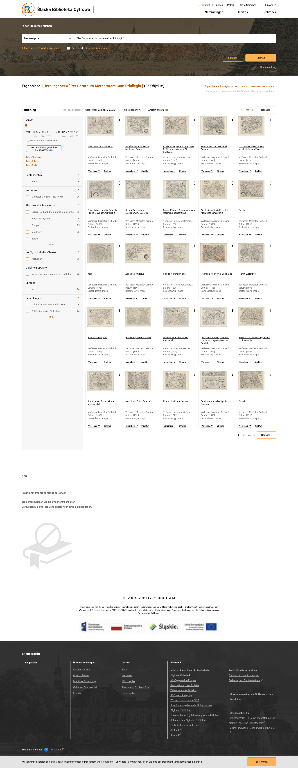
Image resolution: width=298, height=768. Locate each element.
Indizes (243, 12)
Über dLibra (235, 699)
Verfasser (127, 675)
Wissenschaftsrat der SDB (184, 700)
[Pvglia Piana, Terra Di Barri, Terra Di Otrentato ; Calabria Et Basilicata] (176, 129)
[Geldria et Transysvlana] (176, 256)
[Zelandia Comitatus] (138, 256)
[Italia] (100, 256)
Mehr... (52, 244)
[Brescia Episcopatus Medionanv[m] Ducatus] (138, 193)
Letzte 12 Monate (33, 157)
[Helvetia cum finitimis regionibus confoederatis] (251, 320)
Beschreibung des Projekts (184, 685)
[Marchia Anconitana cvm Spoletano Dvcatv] (138, 129)
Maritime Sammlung (84, 681)
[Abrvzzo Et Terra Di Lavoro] (100, 129)
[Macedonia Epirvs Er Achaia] (138, 384)
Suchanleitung (268, 67)
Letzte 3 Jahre (32, 161)
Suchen (261, 57)
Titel (124, 669)
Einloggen (270, 5)
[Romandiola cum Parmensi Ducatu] (213, 129)
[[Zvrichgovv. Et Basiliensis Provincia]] (176, 320)
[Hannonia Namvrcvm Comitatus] (213, 256)
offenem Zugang (98, 48)
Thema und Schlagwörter (135, 687)
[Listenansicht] (166, 110)
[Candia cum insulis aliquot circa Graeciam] (213, 384)
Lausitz (77, 693)
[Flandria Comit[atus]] (100, 320)
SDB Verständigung (181, 695)
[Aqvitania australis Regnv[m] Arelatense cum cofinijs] (213, 193)
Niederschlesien (81, 669)
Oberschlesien (81, 675)
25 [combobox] (139, 110)
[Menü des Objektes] (119, 119)
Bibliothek (269, 12)
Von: (28, 131)
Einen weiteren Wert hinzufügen (41, 48)
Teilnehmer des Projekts (183, 690)
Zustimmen (262, 761)
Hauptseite (31, 662)
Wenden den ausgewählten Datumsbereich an (44, 148)
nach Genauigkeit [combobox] (106, 110)
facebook (56, 749)
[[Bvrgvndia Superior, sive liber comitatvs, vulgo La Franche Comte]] (213, 320)
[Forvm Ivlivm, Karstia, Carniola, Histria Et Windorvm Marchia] (100, 193)
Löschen (232, 57)
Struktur (107, 171)
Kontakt (174, 735)
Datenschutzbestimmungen (244, 675)
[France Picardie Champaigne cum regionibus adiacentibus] (176, 193)
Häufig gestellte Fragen (183, 680)
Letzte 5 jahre (32, 165)
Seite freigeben (248, 5)
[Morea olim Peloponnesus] (176, 384)
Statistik (174, 730)
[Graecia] (251, 384)
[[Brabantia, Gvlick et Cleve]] (138, 320)
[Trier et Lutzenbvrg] (251, 256)
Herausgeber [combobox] (32, 38)
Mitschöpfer (128, 681)
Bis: (58, 131)
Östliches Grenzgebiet (85, 687)
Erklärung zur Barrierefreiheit (244, 680)
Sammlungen (214, 12)
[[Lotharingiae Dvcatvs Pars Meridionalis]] (100, 384)
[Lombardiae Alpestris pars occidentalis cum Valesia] (251, 129)
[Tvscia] (251, 193)
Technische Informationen (184, 725)
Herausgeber (129, 693)
